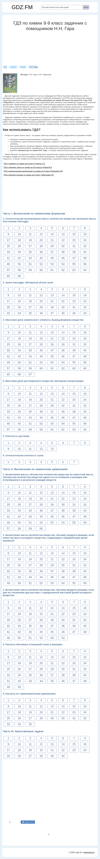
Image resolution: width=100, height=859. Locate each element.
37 (52, 252)
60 (41, 270)
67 (30, 374)
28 (41, 246)
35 (30, 252)
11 (30, 234)
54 (63, 264)
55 (74, 264)
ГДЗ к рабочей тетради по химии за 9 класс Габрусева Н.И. (29, 175)
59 (30, 270)
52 (41, 264)
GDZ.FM (22, 7)
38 (63, 252)
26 (19, 246)
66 (19, 276)
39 (74, 252)
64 (84, 270)
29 (52, 246)
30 (63, 246)
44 (41, 258)
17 (8, 240)
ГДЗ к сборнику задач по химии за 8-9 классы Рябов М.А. (28, 167)
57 (8, 270)
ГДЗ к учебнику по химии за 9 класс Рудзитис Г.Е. (24, 164)
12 (41, 234)
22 (63, 240)
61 (52, 270)
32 (84, 246)
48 (84, 258)
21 (52, 240)
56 (84, 264)
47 (74, 258)
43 (30, 258)
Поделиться (29, 822)
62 (63, 270)
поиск (85, 7)
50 (19, 264)
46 (63, 258)
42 (19, 258)
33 (8, 252)
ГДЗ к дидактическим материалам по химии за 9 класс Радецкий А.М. (33, 171)
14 (63, 234)
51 (30, 264)
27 (30, 246)
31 (74, 246)
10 (19, 234)
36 (41, 252)
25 (8, 246)
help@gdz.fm (88, 852)
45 (52, 258)
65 (8, 276)
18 (19, 240)
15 (74, 234)
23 (74, 240)
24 (84, 240)
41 (8, 258)
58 (19, 270)
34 (19, 252)
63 (74, 270)
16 (84, 234)
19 (30, 240)
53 (52, 264)
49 (8, 264)
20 (41, 240)
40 (84, 252)
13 (52, 234)
